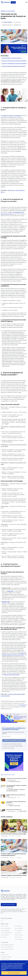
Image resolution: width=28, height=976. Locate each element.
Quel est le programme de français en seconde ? (14, 60)
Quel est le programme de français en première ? (14, 63)
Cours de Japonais (19, 934)
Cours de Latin (18, 937)
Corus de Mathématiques (6, 932)
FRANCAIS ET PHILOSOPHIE (8, 11)
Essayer (13, 2)
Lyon (2, 920)
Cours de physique (5, 934)
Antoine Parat (5, 857)
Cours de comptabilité (6, 928)
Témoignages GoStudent (6, 956)
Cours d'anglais (18, 926)
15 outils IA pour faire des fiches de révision (16, 778)
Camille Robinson (7, 22)
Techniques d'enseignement (7, 946)
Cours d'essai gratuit (8, 904)
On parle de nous (4, 954)
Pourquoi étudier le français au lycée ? (11, 58)
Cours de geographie (5, 930)
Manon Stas (10, 788)
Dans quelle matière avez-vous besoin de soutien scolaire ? (13, 733)
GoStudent (23, 705)
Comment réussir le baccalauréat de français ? (14, 66)
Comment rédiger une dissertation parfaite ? (14, 875)
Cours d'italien (18, 932)
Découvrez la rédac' (5, 959)
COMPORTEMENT (23, 811)
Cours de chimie (4, 926)
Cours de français (18, 930)
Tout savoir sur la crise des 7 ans (13, 809)
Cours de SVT (4, 937)
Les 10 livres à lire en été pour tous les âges (13, 834)
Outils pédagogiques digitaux (7, 944)
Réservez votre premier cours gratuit (14, 740)
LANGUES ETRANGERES (13, 789)
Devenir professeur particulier (7, 949)
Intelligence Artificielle (15, 781)
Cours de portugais (19, 939)
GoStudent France (12, 780)
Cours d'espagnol (18, 928)
